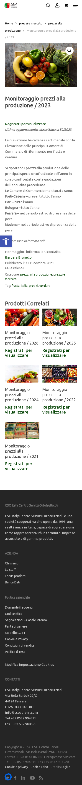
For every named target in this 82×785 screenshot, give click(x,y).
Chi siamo (11, 563)
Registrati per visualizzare (25, 124)
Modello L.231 (15, 633)
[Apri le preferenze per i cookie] (8, 779)
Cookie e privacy (16, 767)
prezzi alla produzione (36, 274)
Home (9, 23)
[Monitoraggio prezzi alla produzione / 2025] (59, 317)
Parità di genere (16, 626)
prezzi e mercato (30, 23)
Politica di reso (15, 652)
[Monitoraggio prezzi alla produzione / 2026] (22, 317)
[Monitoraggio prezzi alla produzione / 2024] (22, 374)
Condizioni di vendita (19, 645)
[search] (48, 5)
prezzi (33, 286)
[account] (57, 5)
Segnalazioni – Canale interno (26, 620)
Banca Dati (12, 582)
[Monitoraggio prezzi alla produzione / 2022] (59, 374)
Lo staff (10, 569)
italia (24, 286)
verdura (44, 286)
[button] (6, 241)
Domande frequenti (19, 607)
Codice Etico (14, 614)
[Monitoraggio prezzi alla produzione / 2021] (22, 430)
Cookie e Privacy (16, 639)
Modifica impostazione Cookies (29, 664)
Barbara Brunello (18, 257)
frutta (16, 286)
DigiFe (66, 767)
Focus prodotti (15, 576)
